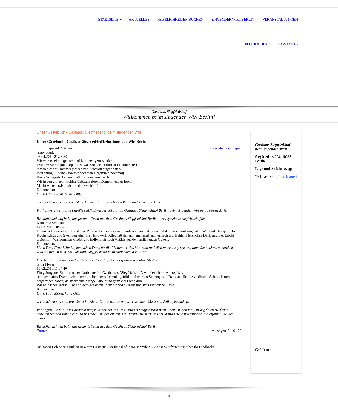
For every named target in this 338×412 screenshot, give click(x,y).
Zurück (42, 331)
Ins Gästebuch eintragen (223, 148)
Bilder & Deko (256, 44)
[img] (169, 69)
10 (233, 331)
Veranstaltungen (280, 19)
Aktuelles (139, 19)
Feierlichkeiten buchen (180, 19)
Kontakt (286, 44)
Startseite (108, 19)
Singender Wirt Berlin (232, 19)
